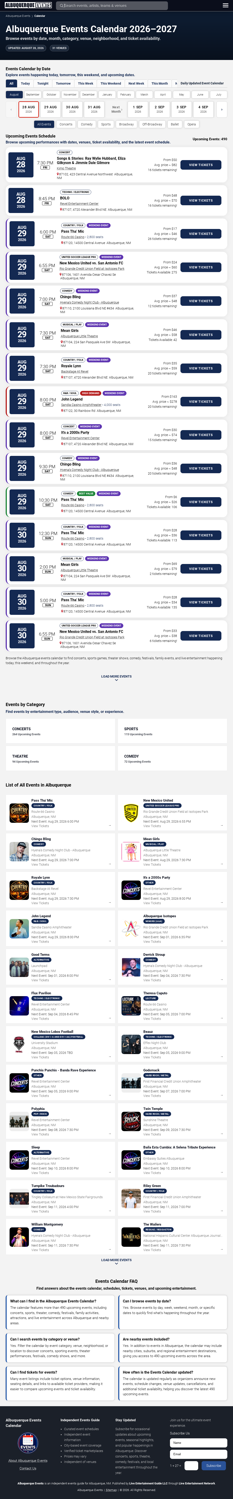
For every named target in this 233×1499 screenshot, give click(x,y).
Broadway (126, 124)
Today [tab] (25, 83)
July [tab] (218, 94)
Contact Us (28, 1468)
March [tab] (144, 94)
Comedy (87, 124)
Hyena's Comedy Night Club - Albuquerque (89, 302)
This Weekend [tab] (111, 83)
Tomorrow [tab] (63, 83)
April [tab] (163, 94)
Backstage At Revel (74, 371)
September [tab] (32, 94)
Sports (106, 124)
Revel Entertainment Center (79, 203)
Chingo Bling (70, 297)
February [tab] (125, 94)
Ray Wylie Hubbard (100, 158)
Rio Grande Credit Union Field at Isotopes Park (92, 268)
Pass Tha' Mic (72, 231)
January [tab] (107, 94)
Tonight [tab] (42, 83)
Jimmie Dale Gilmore (92, 163)
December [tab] (88, 94)
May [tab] (181, 94)
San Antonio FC (110, 263)
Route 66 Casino (72, 237)
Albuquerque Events (18, 16)
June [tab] (200, 94)
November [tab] (70, 94)
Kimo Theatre (66, 168)
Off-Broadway (152, 124)
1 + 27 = (175, 1466)
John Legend (72, 399)
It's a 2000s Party (75, 432)
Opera (191, 124)
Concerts (66, 124)
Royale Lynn (71, 366)
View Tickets (201, 165)
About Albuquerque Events (28, 1461)
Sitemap (111, 1490)
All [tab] (11, 83)
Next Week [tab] (136, 83)
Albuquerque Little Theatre (79, 336)
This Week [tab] (85, 83)
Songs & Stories (70, 158)
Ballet (175, 124)
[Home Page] (28, 5)
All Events (44, 124)
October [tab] (51, 94)
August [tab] (14, 94)
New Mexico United (75, 263)
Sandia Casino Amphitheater (81, 405)
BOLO (64, 198)
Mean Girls (70, 330)
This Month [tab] (160, 83)
